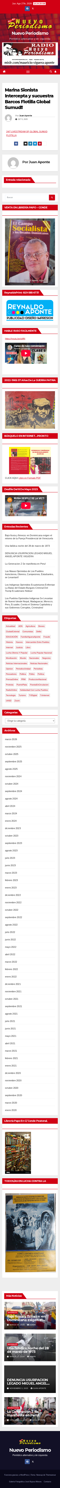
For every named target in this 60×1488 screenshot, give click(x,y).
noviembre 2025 (13, 747)
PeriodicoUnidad (23, 669)
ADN (20, 626)
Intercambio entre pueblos (37, 642)
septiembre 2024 (13, 791)
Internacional (13, 1408)
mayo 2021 (10, 1036)
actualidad (10, 626)
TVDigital (33, 695)
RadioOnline (11, 690)
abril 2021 (10, 1043)
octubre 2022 (11, 910)
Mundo (23, 658)
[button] (51, 71)
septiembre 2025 (13, 761)
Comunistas (28, 631)
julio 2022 (10, 932)
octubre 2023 (11, 836)
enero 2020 (11, 1110)
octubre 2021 (11, 999)
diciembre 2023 (13, 828)
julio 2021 (10, 1021)
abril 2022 (10, 954)
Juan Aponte (25, 115)
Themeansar (51, 1475)
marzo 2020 (11, 1103)
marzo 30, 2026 (17, 1325)
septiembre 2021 (13, 1006)
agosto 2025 (11, 769)
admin (33, 1325)
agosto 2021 (11, 1014)
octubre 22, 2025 (19, 1420)
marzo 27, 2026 (17, 1357)
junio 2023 (10, 865)
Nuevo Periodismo (30, 33)
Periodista (38, 669)
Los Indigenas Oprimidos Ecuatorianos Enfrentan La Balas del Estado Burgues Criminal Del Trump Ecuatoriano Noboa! (30, 588)
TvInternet (44, 695)
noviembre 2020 (13, 1080)
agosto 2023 (11, 850)
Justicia (19, 647)
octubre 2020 (11, 1088)
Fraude (47, 637)
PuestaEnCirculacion (39, 685)
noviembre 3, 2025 (19, 1388)
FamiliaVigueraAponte (30, 637)
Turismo (22, 695)
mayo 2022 (10, 947)
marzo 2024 (11, 813)
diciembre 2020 (13, 1073)
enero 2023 (11, 887)
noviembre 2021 (13, 991)
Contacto (47, 1482)
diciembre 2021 (13, 984)
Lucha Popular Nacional (41, 653)
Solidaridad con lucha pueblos (34, 690)
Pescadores (11, 674)
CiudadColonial (12, 631)
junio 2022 (10, 939)
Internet (9, 647)
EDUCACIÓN (12, 637)
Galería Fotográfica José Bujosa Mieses (25, 1482)
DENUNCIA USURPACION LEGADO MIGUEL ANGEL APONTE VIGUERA (27, 1383)
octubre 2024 (11, 784)
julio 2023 (10, 858)
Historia (9, 642)
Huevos (19, 642)
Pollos (31, 674)
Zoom (17, 700)
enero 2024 (11, 821)
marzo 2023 (11, 873)
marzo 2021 (11, 1051)
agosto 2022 (11, 925)
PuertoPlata (22, 685)
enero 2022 (11, 976)
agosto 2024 (11, 798)
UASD (8, 700)
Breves (41, 626)
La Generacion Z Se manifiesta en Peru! (25, 564)
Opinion (9, 669)
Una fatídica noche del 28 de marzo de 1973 (27, 546)
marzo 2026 (11, 739)
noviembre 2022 (13, 902)
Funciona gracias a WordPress (17, 1475)
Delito (38, 631)
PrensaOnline (12, 679)
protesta (9, 685)
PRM (23, 679)
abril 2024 (10, 806)
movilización (11, 658)
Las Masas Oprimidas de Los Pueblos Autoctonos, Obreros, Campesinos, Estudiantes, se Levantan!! (29, 574)
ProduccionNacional (37, 679)
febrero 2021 (11, 1058)
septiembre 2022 (13, 917)
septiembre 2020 (13, 1095)
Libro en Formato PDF (30, 478)
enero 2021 (11, 1065)
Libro (28, 647)
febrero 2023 (11, 880)
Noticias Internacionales (16, 663)
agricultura (30, 626)
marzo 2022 (11, 962)
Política (41, 674)
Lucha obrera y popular (16, 653)
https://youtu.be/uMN (15, 339)
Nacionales (34, 658)
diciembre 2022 (13, 895)
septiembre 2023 (13, 843)
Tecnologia (10, 695)
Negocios (46, 658)
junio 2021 (10, 1028)
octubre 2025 (11, 754)
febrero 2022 (11, 969)
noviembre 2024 (13, 776)
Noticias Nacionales (39, 663)
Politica (23, 674)
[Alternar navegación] (28, 72)
